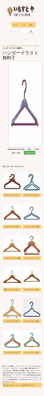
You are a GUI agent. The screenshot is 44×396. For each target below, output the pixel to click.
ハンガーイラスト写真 (31, 227)
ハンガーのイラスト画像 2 (12, 227)
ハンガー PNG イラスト (12, 353)
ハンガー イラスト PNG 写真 (32, 290)
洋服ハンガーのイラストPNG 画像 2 (15, 290)
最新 (30, 25)
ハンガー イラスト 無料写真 (32, 321)
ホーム (15, 25)
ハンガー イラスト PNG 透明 (13, 321)
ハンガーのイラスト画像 (12, 258)
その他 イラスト (16, 45)
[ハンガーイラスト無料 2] (25, 104)
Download (29, 152)
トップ (23, 25)
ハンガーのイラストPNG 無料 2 (33, 195)
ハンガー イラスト (32, 45)
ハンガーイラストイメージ (12, 195)
